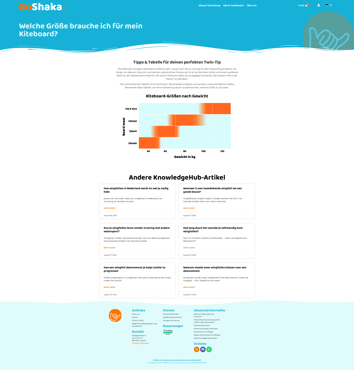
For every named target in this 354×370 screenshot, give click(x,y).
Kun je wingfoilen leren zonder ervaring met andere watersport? (137, 230)
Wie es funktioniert (233, 5)
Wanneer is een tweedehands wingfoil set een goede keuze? (212, 190)
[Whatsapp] (209, 349)
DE (330, 5)
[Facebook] (203, 349)
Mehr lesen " (110, 208)
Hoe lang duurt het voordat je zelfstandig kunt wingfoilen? (213, 230)
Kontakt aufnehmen (140, 343)
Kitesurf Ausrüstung (209, 5)
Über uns (252, 5)
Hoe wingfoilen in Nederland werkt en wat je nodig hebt (136, 190)
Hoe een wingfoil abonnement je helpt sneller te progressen (134, 269)
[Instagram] (196, 349)
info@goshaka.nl (139, 335)
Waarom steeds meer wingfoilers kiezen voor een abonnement (214, 269)
